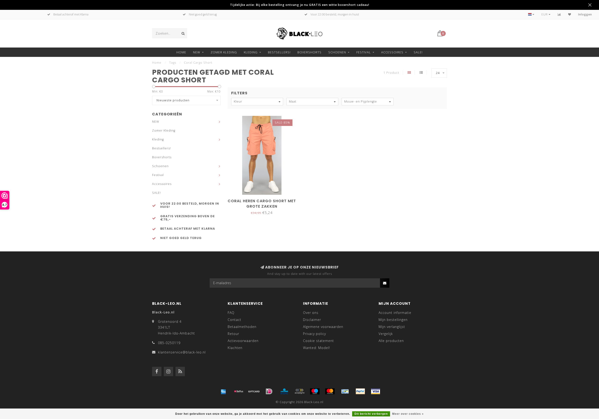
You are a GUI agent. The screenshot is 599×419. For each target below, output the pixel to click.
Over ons (310, 312)
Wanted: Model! (316, 347)
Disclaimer (312, 319)
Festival (363, 52)
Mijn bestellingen (393, 319)
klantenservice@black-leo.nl (182, 352)
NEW (196, 52)
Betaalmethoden (242, 326)
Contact (234, 319)
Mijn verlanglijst (392, 326)
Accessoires (392, 52)
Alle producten (391, 340)
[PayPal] (360, 391)
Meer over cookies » (408, 413)
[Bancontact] (345, 391)
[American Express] (223, 391)
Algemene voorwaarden (323, 326)
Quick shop (264, 199)
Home (181, 52)
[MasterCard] (330, 391)
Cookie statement (318, 340)
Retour (233, 333)
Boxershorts (309, 52)
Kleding (251, 52)
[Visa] (375, 391)
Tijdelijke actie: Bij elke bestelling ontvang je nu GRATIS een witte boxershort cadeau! (299, 5)
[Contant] (254, 391)
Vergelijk (386, 333)
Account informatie (395, 312)
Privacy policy (314, 333)
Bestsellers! (279, 52)
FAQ (231, 312)
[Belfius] (239, 391)
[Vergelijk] (559, 14)
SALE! (418, 52)
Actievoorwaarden (243, 340)
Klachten (235, 347)
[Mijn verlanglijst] (569, 14)
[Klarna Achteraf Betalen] (299, 391)
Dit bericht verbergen (371, 413)
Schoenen (337, 52)
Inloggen (585, 14)
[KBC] (284, 391)
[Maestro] (315, 391)
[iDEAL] (269, 391)
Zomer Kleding (224, 52)
